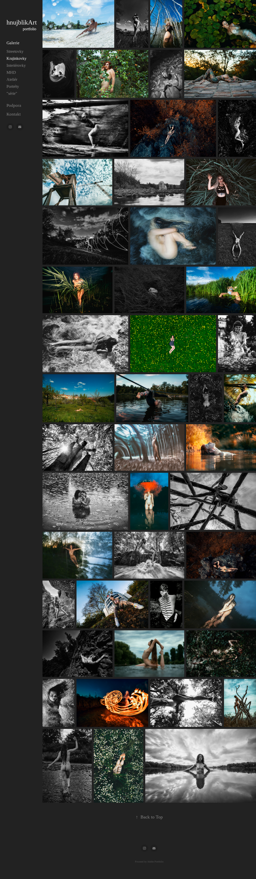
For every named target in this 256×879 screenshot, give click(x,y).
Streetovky (15, 51)
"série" (11, 93)
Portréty (12, 86)
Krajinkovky (16, 58)
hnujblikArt (22, 22)
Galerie (13, 43)
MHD (11, 72)
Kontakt (13, 114)
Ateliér (11, 79)
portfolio (29, 29)
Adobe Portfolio (155, 861)
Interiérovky (16, 65)
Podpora (13, 105)
